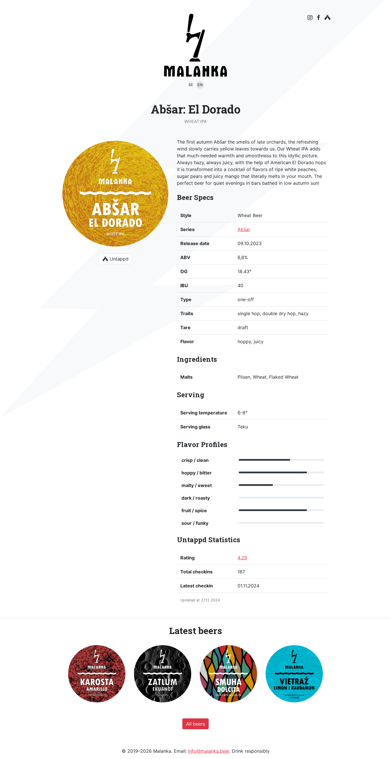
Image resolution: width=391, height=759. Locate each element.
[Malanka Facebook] (318, 17)
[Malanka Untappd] (327, 17)
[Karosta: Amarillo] (96, 673)
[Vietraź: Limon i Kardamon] (294, 673)
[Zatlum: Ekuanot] (162, 673)
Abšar (244, 229)
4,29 (242, 558)
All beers (195, 724)
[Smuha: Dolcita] (228, 673)
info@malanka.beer (208, 751)
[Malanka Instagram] (310, 17)
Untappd (118, 259)
